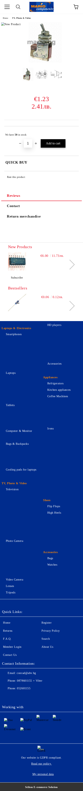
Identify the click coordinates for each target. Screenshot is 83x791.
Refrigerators (55, 383)
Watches (52, 564)
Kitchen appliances (59, 389)
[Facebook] (7, 696)
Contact (13, 206)
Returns (7, 630)
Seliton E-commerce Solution (41, 787)
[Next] (70, 265)
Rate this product (16, 177)
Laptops (11, 372)
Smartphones (14, 334)
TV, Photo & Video (21, 18)
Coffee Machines (57, 396)
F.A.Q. (7, 638)
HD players (54, 325)
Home (5, 18)
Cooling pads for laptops (21, 469)
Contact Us (10, 654)
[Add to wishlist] (73, 133)
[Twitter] (16, 696)
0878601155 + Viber (29, 680)
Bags (50, 558)
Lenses (10, 586)
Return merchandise (24, 216)
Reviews (13, 196)
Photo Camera (14, 540)
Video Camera (14, 579)
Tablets (10, 405)
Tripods (10, 592)
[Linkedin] (42, 696)
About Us (47, 646)
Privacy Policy (51, 630)
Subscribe (17, 277)
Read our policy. (41, 763)
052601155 (23, 688)
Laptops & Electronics (16, 328)
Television (12, 489)
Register (47, 622)
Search (46, 638)
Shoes (47, 500)
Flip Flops (53, 506)
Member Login (12, 646)
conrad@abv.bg (26, 673)
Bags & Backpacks (17, 443)
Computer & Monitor (19, 430)
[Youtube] (34, 696)
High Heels (54, 512)
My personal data (43, 774)
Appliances (50, 377)
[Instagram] (25, 696)
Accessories (54, 363)
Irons (50, 428)
